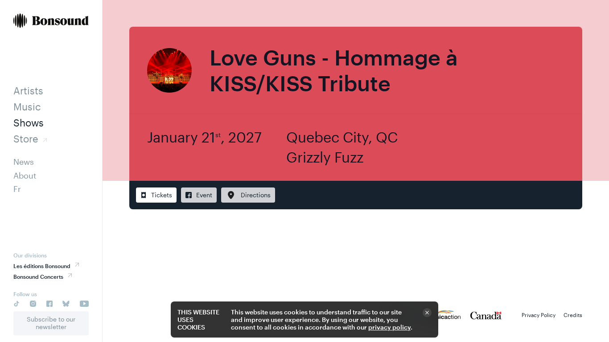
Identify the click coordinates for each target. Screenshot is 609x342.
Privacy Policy (539, 315)
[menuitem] (51, 21)
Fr (17, 189)
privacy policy (389, 327)
